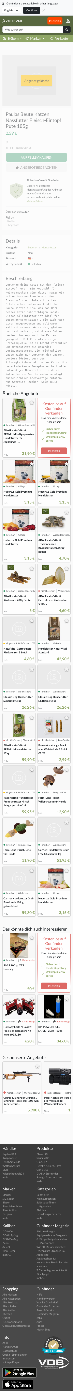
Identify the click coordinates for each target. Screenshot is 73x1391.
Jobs (39, 1317)
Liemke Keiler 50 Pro (48, 1165)
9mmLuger (8, 1250)
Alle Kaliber (9, 1310)
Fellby (10, 217)
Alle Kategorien (11, 1298)
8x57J (6, 1247)
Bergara (7, 1214)
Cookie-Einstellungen (14, 1354)
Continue (31, 10)
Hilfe (39, 1294)
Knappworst (9, 1158)
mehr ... (6, 1177)
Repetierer (42, 1194)
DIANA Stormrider (47, 1173)
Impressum (8, 1358)
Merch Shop (43, 1329)
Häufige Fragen (11, 1362)
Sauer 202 (42, 1158)
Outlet (6, 1317)
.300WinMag (10, 1239)
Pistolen (41, 1210)
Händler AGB (10, 1346)
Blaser (6, 1202)
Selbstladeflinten (46, 1202)
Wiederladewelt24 (13, 1173)
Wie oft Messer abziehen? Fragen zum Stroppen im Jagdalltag (51, 1250)
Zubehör (33, 247)
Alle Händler (9, 1306)
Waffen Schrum (11, 1165)
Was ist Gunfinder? (47, 1302)
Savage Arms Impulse (49, 1177)
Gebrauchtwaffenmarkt (16, 1325)
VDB (5, 1169)
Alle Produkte (10, 1302)
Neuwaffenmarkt (12, 1321)
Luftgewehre (43, 1206)
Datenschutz (9, 1350)
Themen (7, 1314)
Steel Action (9, 1210)
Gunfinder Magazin (47, 1314)
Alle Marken (9, 1294)
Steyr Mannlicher (12, 1206)
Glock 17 (41, 1161)
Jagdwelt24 (9, 1154)
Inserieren (55, 20)
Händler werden (45, 1298)
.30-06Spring (10, 1235)
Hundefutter (49, 247)
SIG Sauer (8, 1198)
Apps (39, 1321)
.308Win (7, 1231)
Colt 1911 (42, 1169)
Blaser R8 (42, 1154)
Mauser (6, 1194)
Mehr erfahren (35, 201)
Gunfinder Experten (47, 1306)
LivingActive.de (11, 1161)
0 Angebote (12, 225)
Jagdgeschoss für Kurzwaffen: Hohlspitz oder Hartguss (52, 1262)
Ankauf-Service (45, 1310)
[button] (66, 21)
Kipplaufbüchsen (46, 1198)
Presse (40, 1325)
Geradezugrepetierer (48, 1214)
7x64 (5, 1243)
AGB (5, 1342)
